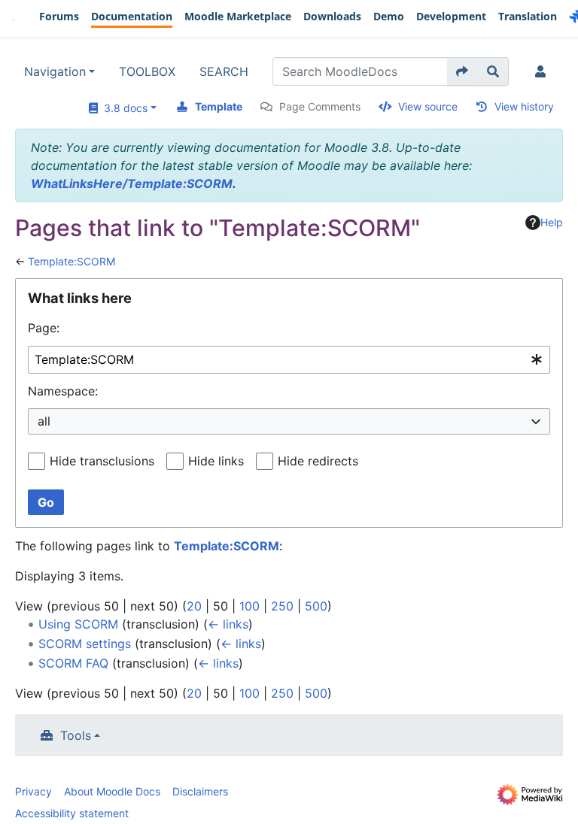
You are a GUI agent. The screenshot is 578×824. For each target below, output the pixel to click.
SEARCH (223, 71)
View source (428, 106)
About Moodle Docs (112, 791)
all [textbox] (44, 421)
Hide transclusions (102, 460)
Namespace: (63, 390)
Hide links (216, 460)
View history (524, 106)
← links (228, 624)
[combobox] (289, 360)
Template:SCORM (71, 261)
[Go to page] (462, 71)
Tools (75, 735)
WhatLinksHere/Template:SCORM (132, 183)
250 (282, 605)
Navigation (55, 71)
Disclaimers (200, 791)
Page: (43, 327)
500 (316, 605)
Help (551, 222)
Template (218, 106)
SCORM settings (84, 643)
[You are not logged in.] (543, 71)
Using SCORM (78, 624)
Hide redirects (318, 460)
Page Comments (319, 106)
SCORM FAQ (73, 663)
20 (194, 605)
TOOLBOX (147, 71)
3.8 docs (123, 107)
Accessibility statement (72, 813)
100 (249, 605)
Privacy (33, 791)
